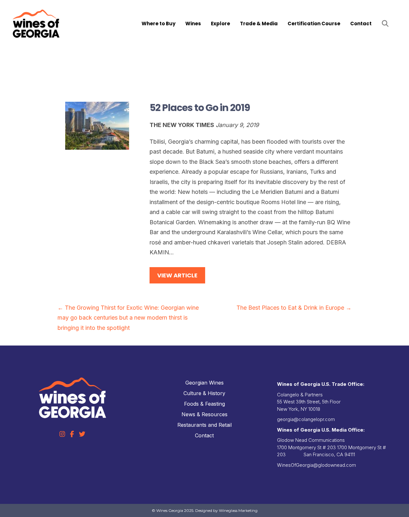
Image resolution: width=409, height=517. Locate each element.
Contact (361, 23)
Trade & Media (259, 23)
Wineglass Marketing (238, 510)
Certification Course (314, 23)
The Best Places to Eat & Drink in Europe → (293, 307)
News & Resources (204, 414)
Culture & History (204, 393)
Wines (193, 23)
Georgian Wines (204, 382)
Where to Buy (158, 23)
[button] (386, 24)
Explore (220, 23)
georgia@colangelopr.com (306, 419)
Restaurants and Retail (204, 425)
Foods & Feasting (204, 404)
